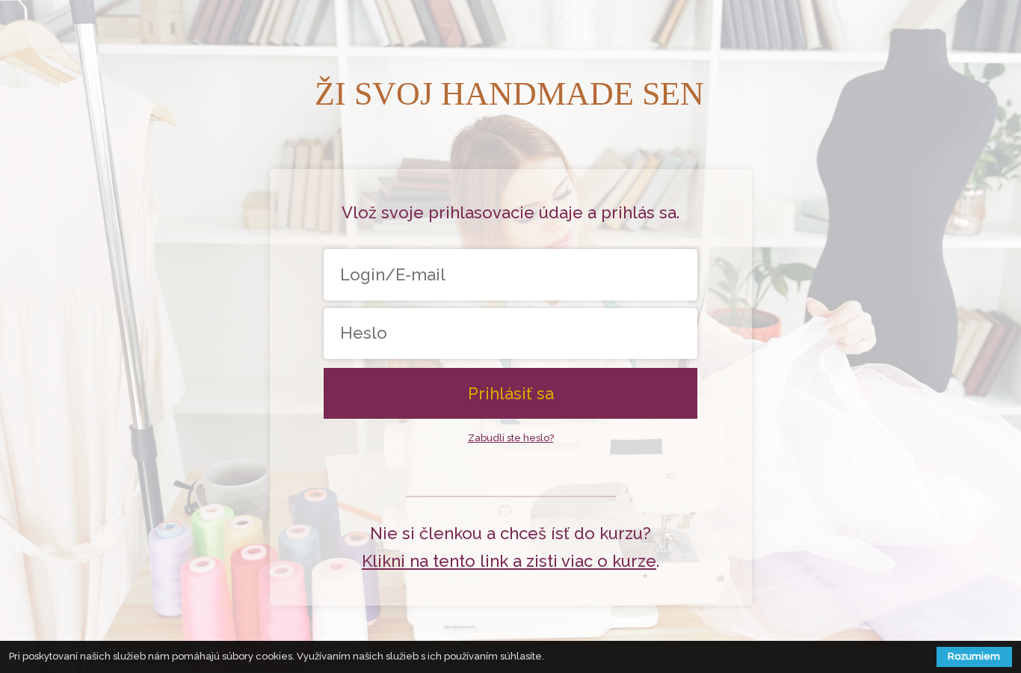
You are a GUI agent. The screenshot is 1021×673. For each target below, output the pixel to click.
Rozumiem (974, 656)
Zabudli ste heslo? (511, 437)
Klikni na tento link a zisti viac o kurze (509, 561)
